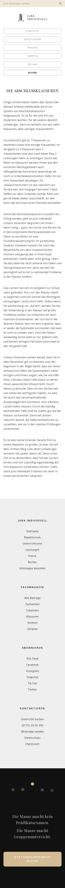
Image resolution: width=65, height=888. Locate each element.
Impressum (32, 743)
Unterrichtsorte (32, 543)
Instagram (32, 671)
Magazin (32, 47)
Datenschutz (33, 737)
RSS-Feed (32, 658)
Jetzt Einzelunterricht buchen (32, 859)
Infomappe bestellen (32, 568)
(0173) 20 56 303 (32, 725)
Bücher (32, 64)
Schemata (32, 610)
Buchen (32, 72)
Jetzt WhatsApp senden (16, 3)
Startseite (32, 31)
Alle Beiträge (32, 598)
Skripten (32, 56)
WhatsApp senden (32, 731)
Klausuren (32, 616)
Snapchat (32, 677)
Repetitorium (32, 39)
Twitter (32, 689)
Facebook (32, 664)
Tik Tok (32, 683)
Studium (32, 622)
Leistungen (33, 549)
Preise (32, 555)
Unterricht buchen (32, 719)
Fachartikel (33, 604)
